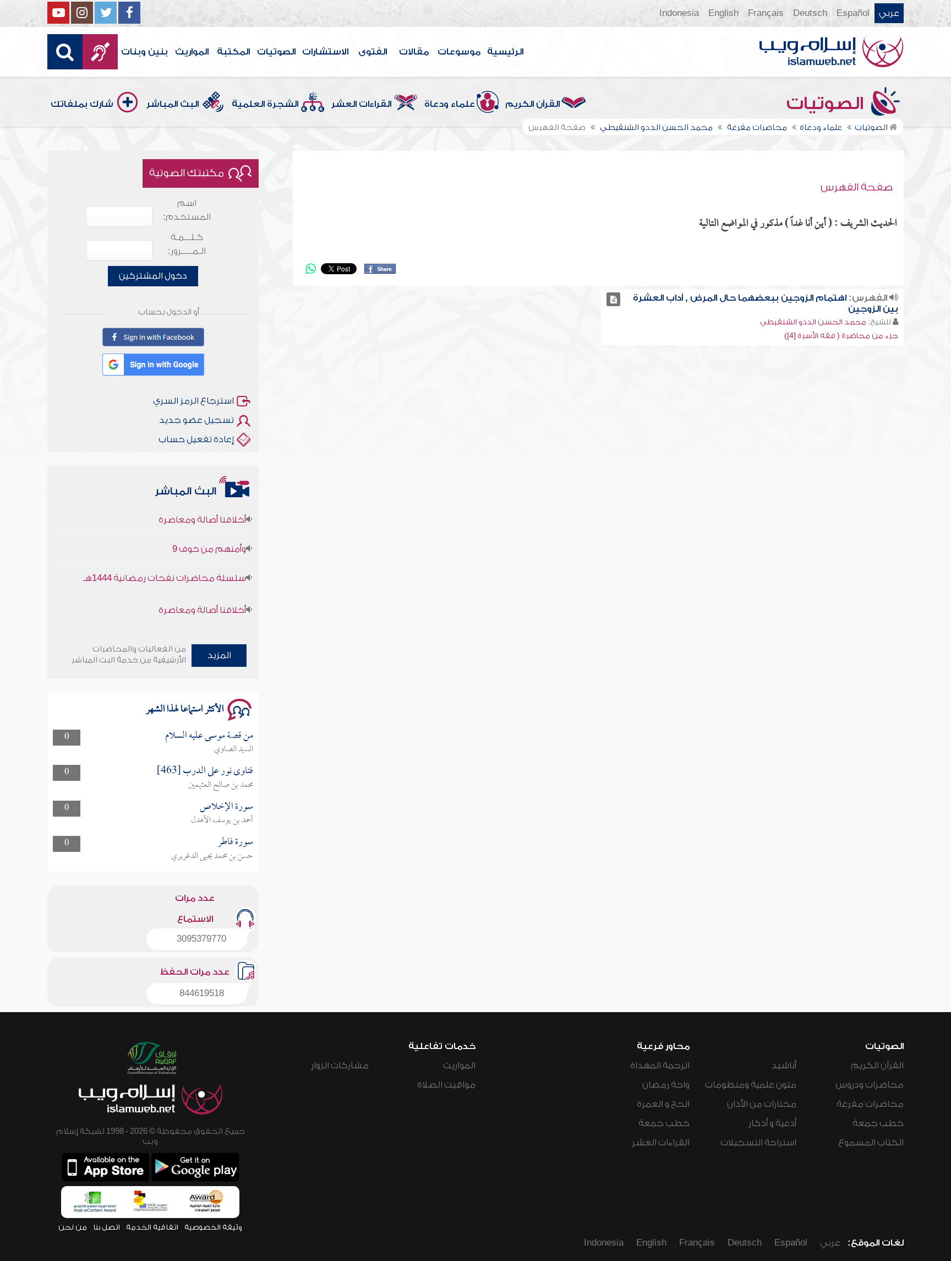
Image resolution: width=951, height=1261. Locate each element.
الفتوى (372, 52)
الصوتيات (276, 52)
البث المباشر (172, 104)
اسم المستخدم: (187, 210)
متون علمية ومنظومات (750, 1085)
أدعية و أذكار (772, 1123)
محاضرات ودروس (869, 1085)
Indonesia (679, 13)
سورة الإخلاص (226, 807)
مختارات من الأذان (761, 1104)
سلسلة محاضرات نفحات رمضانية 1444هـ (164, 562)
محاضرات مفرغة (870, 1104)
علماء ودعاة (449, 104)
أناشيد (784, 1065)
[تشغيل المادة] (613, 299)
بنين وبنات (144, 52)
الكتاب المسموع (871, 1143)
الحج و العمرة (663, 1104)
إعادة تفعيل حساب (196, 439)
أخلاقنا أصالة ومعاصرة (202, 594)
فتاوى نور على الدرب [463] (205, 771)
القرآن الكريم (532, 104)
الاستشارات (325, 52)
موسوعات (459, 52)
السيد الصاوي (233, 749)
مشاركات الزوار (340, 1065)
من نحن (72, 1227)
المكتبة (233, 52)
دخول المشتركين (153, 276)
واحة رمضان (666, 1085)
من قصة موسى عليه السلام (209, 736)
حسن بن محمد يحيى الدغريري (212, 856)
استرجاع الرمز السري (193, 401)
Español (853, 13)
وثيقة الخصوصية (213, 1227)
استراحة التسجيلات (758, 1143)
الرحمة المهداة (660, 1065)
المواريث (192, 52)
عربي (889, 13)
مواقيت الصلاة (446, 1085)
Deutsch (810, 13)
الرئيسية (505, 52)
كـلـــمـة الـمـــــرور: (187, 244)
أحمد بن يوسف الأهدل (222, 820)
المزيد (219, 655)
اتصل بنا (106, 1227)
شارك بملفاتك (82, 104)
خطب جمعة (878, 1123)
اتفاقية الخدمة (152, 1227)
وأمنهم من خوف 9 (209, 532)
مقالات (414, 52)
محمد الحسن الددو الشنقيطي (813, 322)
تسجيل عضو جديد (196, 420)
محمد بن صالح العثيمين (220, 785)
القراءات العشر (361, 104)
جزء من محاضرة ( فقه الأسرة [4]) (841, 335)
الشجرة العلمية (265, 104)
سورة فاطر (235, 842)
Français (766, 13)
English (723, 13)
